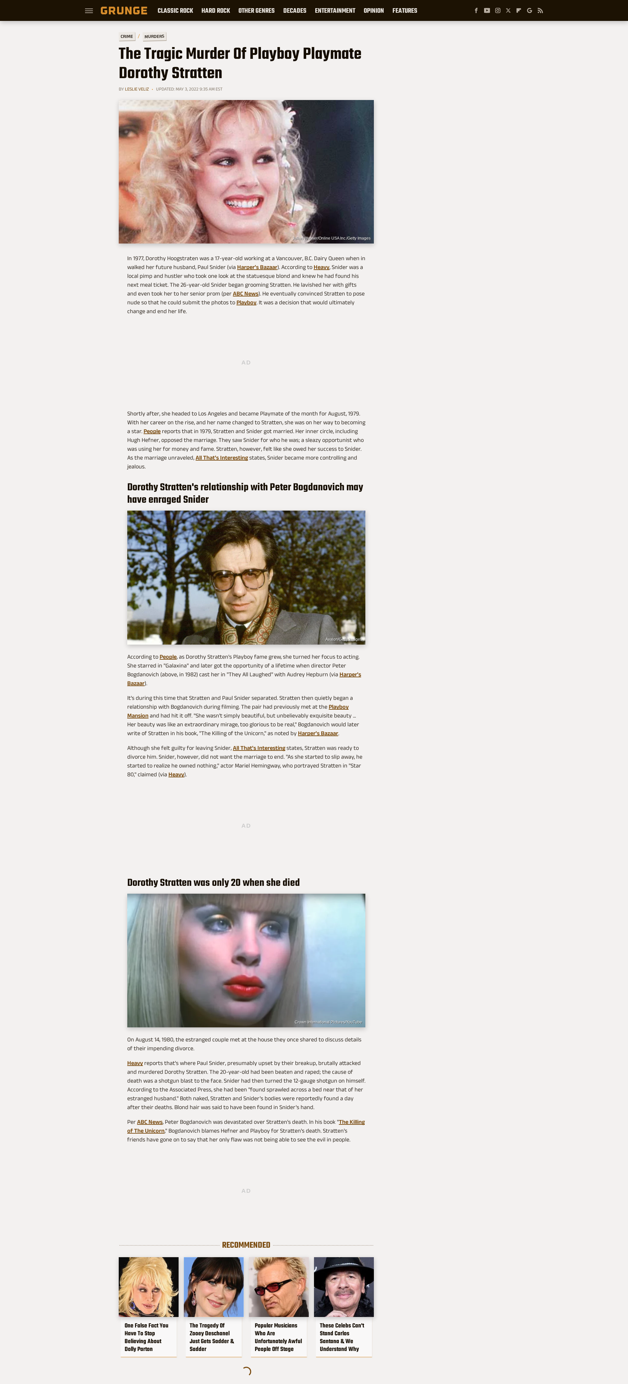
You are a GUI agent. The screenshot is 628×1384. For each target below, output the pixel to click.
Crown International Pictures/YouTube (328, 1022)
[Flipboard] (518, 10)
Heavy (321, 267)
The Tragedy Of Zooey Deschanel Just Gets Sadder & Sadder (212, 1337)
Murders (154, 36)
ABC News (245, 293)
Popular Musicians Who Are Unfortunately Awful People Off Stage (278, 1337)
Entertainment (335, 10)
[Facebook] (476, 10)
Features (404, 10)
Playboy (246, 302)
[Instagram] (497, 10)
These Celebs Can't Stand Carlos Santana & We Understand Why (342, 1337)
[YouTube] (487, 10)
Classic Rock (175, 10)
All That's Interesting (222, 457)
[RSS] (540, 10)
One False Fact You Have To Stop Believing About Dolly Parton (146, 1337)
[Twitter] (508, 10)
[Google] (529, 10)
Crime (127, 36)
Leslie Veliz (137, 89)
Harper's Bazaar (257, 267)
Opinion (374, 10)
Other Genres (256, 10)
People (152, 431)
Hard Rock (215, 10)
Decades (294, 10)
